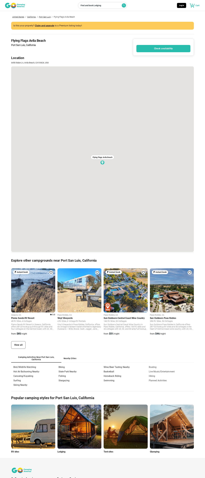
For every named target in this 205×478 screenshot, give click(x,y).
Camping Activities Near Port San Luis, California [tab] (36, 358)
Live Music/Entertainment (162, 371)
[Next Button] (52, 290)
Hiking (152, 376)
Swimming (109, 380)
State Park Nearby (68, 371)
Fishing (62, 376)
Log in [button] (181, 5)
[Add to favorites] (51, 272)
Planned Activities (158, 380)
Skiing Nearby (20, 385)
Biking (62, 367)
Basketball (109, 371)
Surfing (17, 380)
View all (18, 345)
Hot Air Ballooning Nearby (26, 371)
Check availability (163, 48)
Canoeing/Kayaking (23, 376)
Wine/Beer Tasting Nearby (117, 367)
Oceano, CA (16, 315)
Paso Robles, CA (64, 315)
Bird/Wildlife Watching (24, 367)
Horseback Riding (112, 376)
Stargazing (64, 380)
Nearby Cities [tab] (70, 358)
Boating (153, 367)
